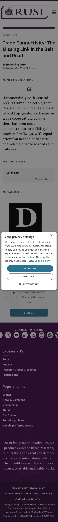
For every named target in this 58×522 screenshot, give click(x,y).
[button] (29, 284)
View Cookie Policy (39, 260)
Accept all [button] (30, 268)
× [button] (51, 235)
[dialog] (29, 261)
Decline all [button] (30, 276)
